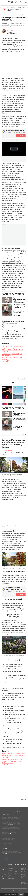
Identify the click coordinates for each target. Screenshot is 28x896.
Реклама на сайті (23, 877)
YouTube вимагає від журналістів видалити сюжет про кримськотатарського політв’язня (12, 348)
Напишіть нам (23, 874)
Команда (23, 871)
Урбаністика (16, 747)
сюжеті (4, 179)
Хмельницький (11, 878)
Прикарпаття (10, 868)
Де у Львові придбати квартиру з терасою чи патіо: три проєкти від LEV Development (12, 761)
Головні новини (7, 747)
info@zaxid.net (16, 840)
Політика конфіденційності (24, 883)
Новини (3, 864)
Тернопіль (10, 870)
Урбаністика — (6, 452)
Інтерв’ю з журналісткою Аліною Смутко (12, 356)
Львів (9, 867)
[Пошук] (25, 2)
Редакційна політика (23, 869)
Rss (15, 868)
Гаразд (21, 14)
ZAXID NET (14, 2)
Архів (3, 878)
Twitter (16, 871)
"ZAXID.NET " (5, 821)
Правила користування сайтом (23, 879)
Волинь (9, 871)
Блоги (3, 869)
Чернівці (9, 875)
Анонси (3, 872)
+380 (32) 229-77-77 (9, 839)
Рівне (9, 876)
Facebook (16, 869)
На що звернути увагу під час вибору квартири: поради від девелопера (13, 754)
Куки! (15, 894)
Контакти (23, 872)
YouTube (16, 873)
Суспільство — (10, 32)
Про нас (22, 867)
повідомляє (5, 51)
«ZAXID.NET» (10, 837)
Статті (3, 867)
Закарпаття (10, 873)
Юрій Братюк (10, 30)
